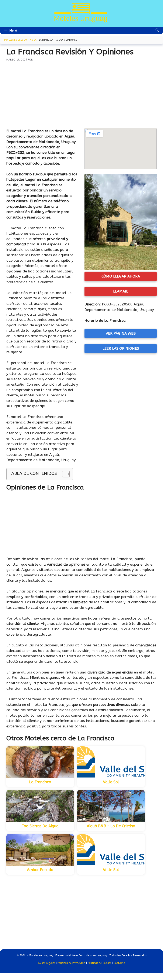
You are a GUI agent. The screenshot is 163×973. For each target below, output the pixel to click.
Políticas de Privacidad (71, 963)
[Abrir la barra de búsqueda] (157, 30)
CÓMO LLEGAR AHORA (120, 276)
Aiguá (33, 40)
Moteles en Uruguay (15, 40)
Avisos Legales (46, 963)
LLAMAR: (120, 291)
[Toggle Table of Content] (64, 474)
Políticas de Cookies (99, 963)
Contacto (119, 963)
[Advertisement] (81, 93)
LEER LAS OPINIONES (121, 348)
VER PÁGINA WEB (121, 333)
